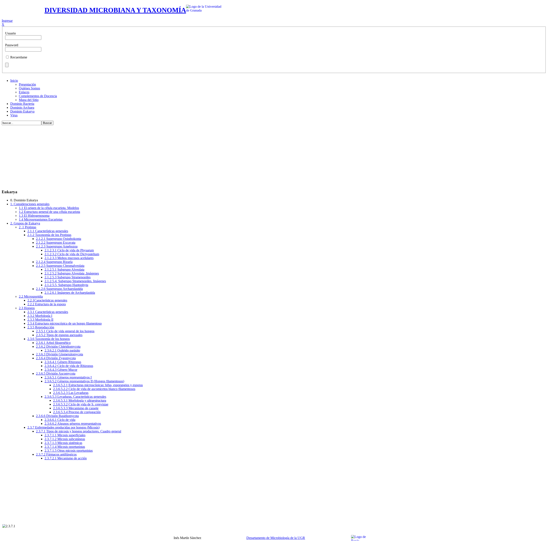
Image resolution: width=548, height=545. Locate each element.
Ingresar (7, 20)
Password (11, 45)
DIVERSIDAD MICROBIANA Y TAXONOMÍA (115, 10)
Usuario (10, 33)
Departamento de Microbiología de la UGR (275, 538)
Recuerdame (18, 57)
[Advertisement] (274, 156)
